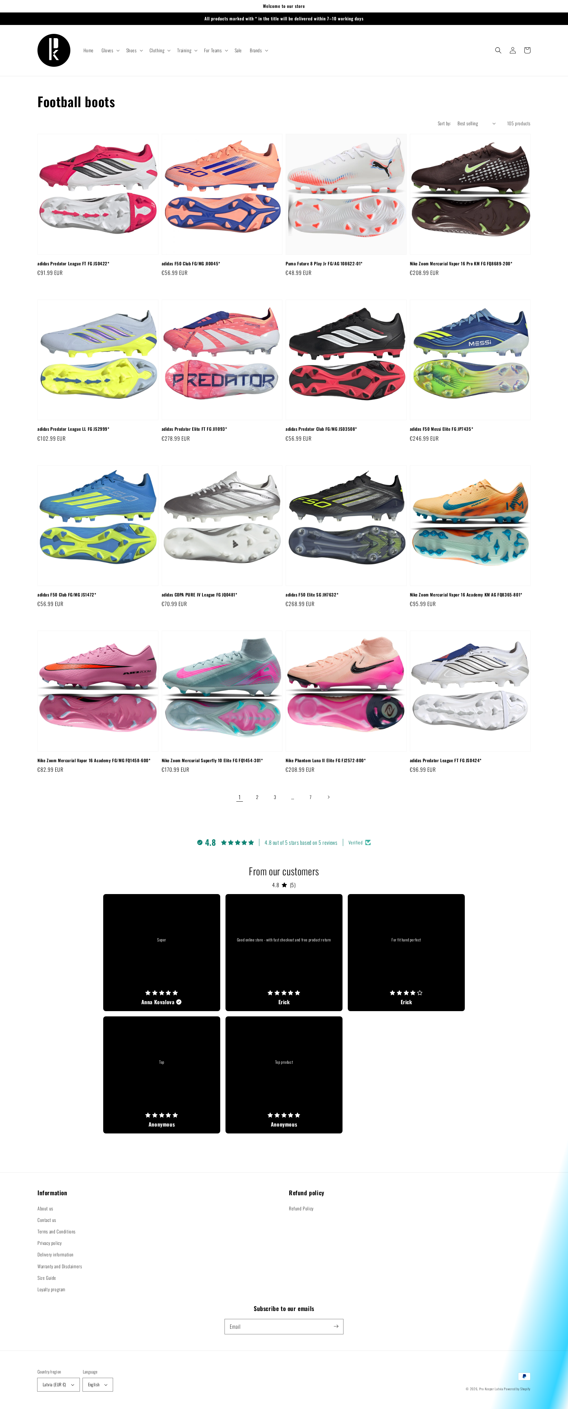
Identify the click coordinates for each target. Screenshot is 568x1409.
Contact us (46, 1219)
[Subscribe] (336, 1326)
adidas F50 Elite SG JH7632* (312, 594)
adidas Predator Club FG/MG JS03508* (321, 429)
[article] (161, 952)
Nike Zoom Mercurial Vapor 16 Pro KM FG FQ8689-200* (461, 263)
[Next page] (328, 797)
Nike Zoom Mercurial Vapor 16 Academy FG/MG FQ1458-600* (93, 760)
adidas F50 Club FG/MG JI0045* (191, 263)
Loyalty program (51, 1289)
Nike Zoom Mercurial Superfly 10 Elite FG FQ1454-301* (212, 760)
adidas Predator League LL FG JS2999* (73, 429)
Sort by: (444, 123)
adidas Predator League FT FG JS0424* (446, 760)
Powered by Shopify (517, 1388)
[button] (110, 50)
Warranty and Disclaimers (59, 1266)
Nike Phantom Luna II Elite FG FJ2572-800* (326, 760)
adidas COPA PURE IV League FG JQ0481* (199, 594)
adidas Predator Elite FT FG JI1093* (194, 429)
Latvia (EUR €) (54, 1384)
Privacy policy (49, 1242)
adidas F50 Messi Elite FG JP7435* (441, 429)
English (94, 1384)
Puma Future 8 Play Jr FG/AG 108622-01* (324, 263)
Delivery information (55, 1254)
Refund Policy (301, 1208)
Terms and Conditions (56, 1231)
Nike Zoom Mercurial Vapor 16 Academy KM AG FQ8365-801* (466, 594)
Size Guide (46, 1277)
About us (45, 1208)
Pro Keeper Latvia (491, 1388)
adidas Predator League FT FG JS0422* (73, 263)
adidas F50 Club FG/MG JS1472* (66, 594)
